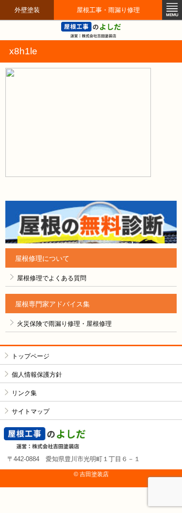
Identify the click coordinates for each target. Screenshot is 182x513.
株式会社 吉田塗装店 (91, 438)
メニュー (172, 10)
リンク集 (24, 393)
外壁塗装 (27, 10)
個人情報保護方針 (37, 374)
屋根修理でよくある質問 (51, 278)
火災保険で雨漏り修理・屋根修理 (64, 323)
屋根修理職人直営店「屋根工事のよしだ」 (91, 30)
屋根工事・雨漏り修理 (108, 10)
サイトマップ (31, 411)
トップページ (31, 356)
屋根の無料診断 (91, 222)
